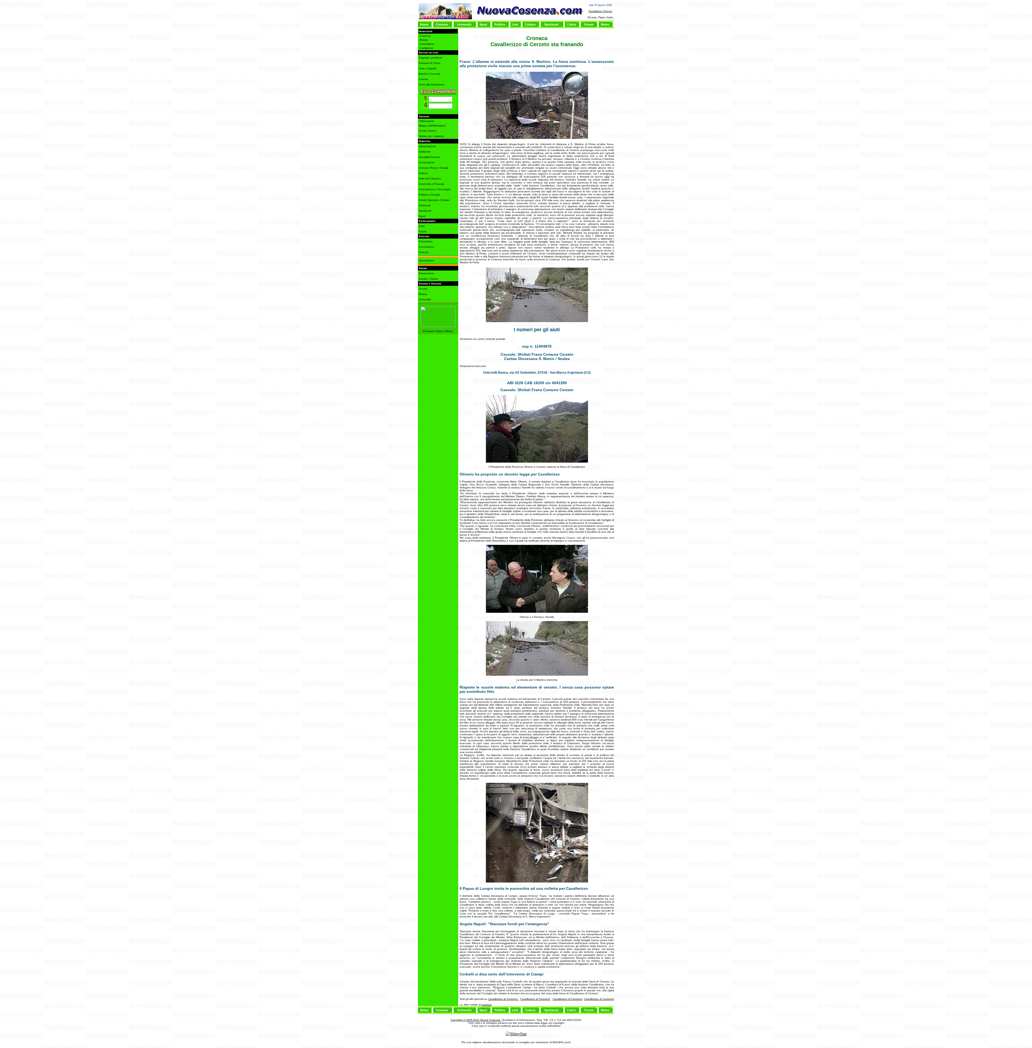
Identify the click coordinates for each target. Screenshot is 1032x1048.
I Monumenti (426, 121)
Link (515, 24)
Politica (499, 24)
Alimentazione (427, 146)
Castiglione (426, 47)
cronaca (487, 1004)
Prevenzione (426, 273)
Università (464, 24)
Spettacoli (551, 24)
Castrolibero (427, 43)
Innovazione (426, 246)
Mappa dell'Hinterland (432, 125)
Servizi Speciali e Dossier (434, 200)
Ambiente (425, 151)
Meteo (605, 24)
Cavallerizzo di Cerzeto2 (535, 998)
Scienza (424, 252)
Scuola (423, 288)
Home (424, 24)
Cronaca (442, 24)
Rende (424, 39)
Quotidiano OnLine (600, 11)
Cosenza (425, 35)
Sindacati (424, 205)
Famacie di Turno (429, 63)
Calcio (571, 24)
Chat (422, 226)
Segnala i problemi (430, 57)
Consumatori (426, 162)
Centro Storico (427, 130)
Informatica (425, 241)
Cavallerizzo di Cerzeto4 (599, 998)
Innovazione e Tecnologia (435, 189)
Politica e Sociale (429, 194)
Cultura (530, 24)
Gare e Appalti (427, 68)
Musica (423, 294)
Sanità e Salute (428, 278)
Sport (483, 24)
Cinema (423, 79)
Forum (589, 24)
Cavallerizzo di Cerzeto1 (503, 998)
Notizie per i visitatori (431, 136)
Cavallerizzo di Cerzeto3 (567, 998)
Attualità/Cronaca (429, 157)
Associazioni (426, 260)
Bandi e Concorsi (429, 73)
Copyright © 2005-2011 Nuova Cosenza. (476, 1019)
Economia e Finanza (431, 183)
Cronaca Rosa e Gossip (433, 167)
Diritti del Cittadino (430, 178)
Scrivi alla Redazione (432, 84)
